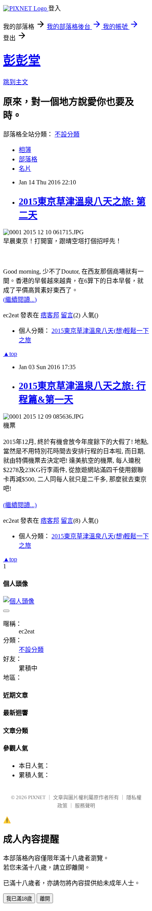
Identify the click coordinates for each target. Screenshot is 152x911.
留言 (67, 315)
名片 (25, 168)
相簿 (25, 150)
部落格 (28, 159)
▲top (10, 353)
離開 (45, 899)
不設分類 (67, 134)
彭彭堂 (22, 60)
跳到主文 (15, 82)
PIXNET (37, 797)
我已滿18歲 (19, 899)
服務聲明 (85, 805)
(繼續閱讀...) (20, 299)
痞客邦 (50, 315)
